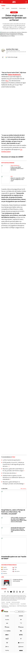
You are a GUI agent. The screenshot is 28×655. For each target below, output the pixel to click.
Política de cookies (4, 603)
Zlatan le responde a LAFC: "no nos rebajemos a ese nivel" (18, 179)
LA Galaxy (14, 12)
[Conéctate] (26, 2)
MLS (3, 8)
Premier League (22, 8)
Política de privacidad (16, 602)
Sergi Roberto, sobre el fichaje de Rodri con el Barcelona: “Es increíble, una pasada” (13, 512)
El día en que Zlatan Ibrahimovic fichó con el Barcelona (17, 168)
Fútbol (3, 5)
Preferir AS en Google (12, 57)
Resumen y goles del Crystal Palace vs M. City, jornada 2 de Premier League (13, 470)
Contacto (3, 602)
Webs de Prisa (21, 611)
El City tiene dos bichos (9, 473)
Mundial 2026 (14, 8)
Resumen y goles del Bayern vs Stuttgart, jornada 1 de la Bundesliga (13, 483)
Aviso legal (8, 602)
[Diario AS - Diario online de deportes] (14, 2)
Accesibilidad (23, 603)
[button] (2, 57)
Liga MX (7, 8)
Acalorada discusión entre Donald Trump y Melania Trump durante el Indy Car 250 (18, 529)
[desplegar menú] (2, 2)
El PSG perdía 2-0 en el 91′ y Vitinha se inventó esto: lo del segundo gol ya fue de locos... (13, 464)
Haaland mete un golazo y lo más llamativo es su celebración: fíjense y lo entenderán (14, 477)
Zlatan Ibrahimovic (14, 74)
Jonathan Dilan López (12, 49)
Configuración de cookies (14, 603)
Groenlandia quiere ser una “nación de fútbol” (13, 558)
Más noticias (23, 488)
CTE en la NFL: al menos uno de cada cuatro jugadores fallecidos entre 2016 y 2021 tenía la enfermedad (19, 519)
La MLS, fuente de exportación (11, 460)
